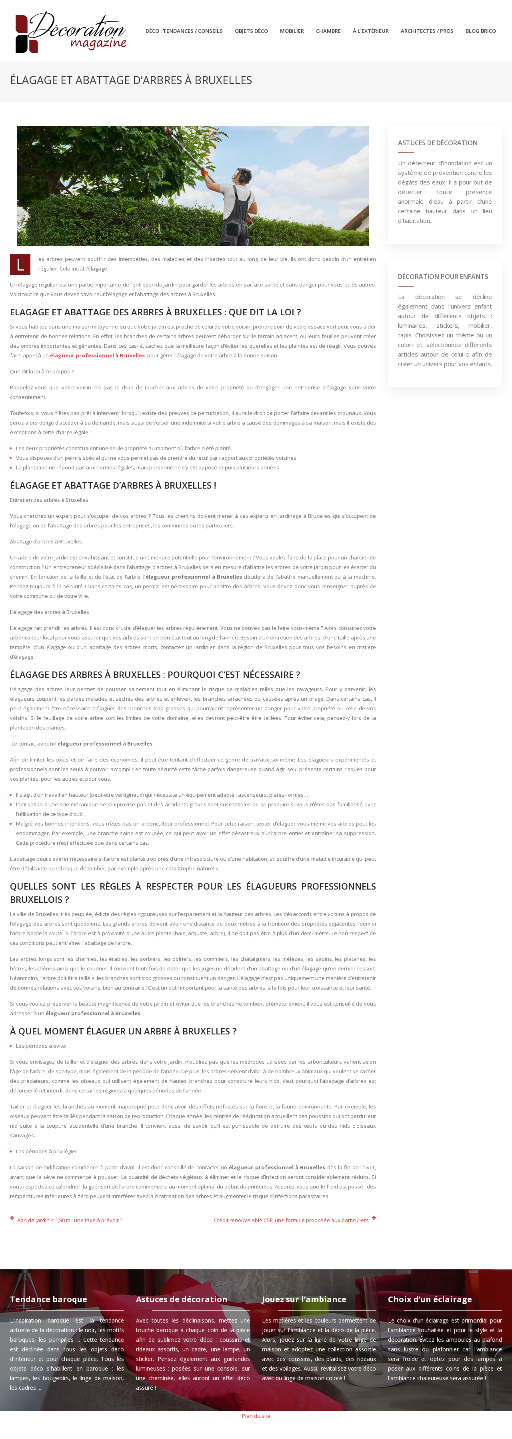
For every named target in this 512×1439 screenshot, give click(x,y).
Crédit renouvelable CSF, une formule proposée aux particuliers (291, 1220)
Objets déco (251, 30)
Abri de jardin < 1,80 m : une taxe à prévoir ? (69, 1220)
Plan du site (256, 1415)
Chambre (328, 30)
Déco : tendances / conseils (184, 30)
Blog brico (481, 30)
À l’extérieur (371, 30)
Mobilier (292, 30)
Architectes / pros (427, 30)
